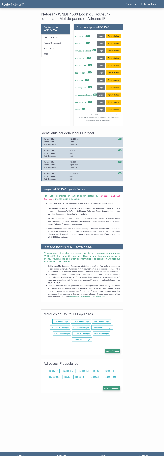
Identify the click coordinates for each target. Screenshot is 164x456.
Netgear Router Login (60, 327)
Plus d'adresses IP (111, 388)
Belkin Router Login (101, 321)
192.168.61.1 (80, 58)
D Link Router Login (82, 333)
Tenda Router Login (81, 327)
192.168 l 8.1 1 (109, 371)
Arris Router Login (61, 321)
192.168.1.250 (80, 102)
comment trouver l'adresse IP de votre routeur (87, 296)
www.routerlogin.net (83, 50)
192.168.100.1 (54, 377)
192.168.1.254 (80, 73)
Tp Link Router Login (82, 339)
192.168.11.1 (53, 371)
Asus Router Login (101, 333)
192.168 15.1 (80, 377)
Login (101, 36)
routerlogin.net (80, 87)
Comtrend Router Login (102, 327)
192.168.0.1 (79, 43)
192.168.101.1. (68, 371)
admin (77, 109)
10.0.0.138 (79, 80)
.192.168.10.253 (109, 377)
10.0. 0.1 (67, 377)
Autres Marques (112, 351)
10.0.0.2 (96, 371)
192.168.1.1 (79, 36)
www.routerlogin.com (83, 95)
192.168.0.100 (80, 65)
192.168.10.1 (83, 371)
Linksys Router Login (81, 321)
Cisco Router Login (62, 333)
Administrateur (113, 36)
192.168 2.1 (94, 377)
